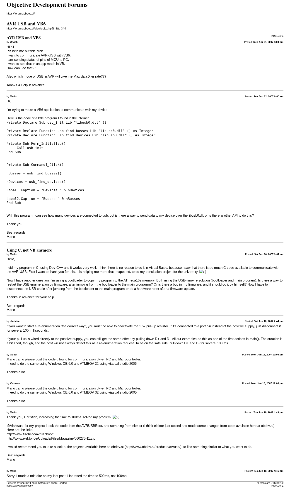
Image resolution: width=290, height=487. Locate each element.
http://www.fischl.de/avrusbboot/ (30, 434)
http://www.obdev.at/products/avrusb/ (153, 447)
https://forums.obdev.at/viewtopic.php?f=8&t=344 (36, 28)
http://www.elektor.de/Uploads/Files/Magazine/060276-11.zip (51, 438)
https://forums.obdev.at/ (21, 13)
